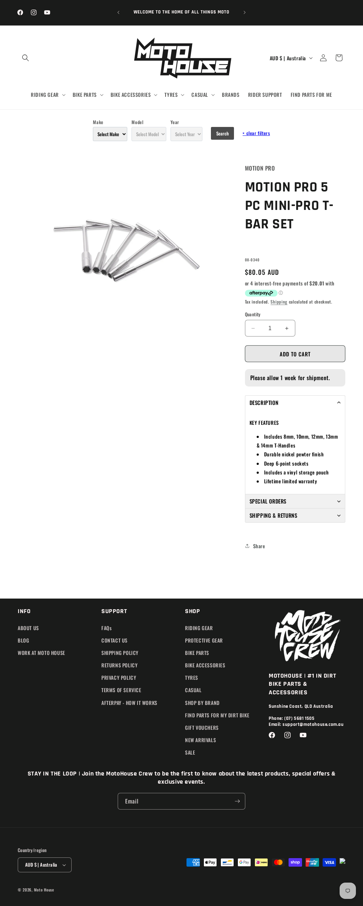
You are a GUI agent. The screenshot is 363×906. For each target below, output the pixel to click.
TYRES (191, 677)
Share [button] (259, 546)
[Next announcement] (244, 12)
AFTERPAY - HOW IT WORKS (129, 702)
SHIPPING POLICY (120, 652)
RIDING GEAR (199, 628)
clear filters (256, 133)
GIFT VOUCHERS (202, 727)
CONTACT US (114, 640)
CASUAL (193, 690)
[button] (25, 58)
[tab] (295, 402)
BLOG (23, 640)
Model (137, 122)
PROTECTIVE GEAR (204, 640)
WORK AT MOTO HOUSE (41, 652)
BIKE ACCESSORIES (205, 665)
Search (222, 133)
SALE (190, 752)
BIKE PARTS (197, 652)
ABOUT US (28, 628)
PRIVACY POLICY (118, 677)
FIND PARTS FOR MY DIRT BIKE (217, 715)
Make (98, 122)
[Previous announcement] (118, 12)
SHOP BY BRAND (202, 702)
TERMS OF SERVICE (121, 690)
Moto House (44, 890)
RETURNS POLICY (119, 665)
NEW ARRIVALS (200, 740)
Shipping (278, 302)
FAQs (106, 628)
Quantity (253, 314)
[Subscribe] (237, 801)
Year (175, 122)
